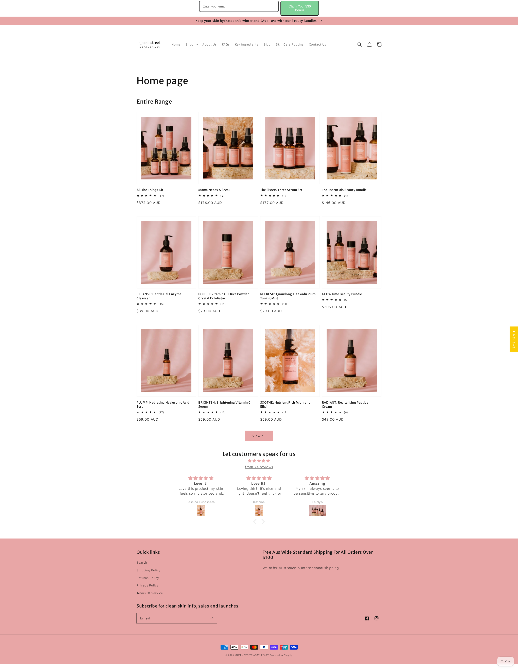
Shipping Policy (148, 570)
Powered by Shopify (281, 655)
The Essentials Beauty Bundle (344, 190)
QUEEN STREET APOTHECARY (252, 655)
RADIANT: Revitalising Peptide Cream (345, 404)
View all (259, 436)
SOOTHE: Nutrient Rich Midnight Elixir (285, 404)
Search (142, 562)
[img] (259, 461)
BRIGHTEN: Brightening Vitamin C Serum (224, 404)
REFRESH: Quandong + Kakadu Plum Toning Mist (288, 296)
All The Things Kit (150, 190)
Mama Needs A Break (214, 190)
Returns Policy (148, 578)
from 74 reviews (259, 467)
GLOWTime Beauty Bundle (342, 294)
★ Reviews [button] (514, 339)
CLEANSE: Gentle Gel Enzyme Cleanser (159, 296)
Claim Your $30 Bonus (300, 8)
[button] (359, 44)
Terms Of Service (150, 593)
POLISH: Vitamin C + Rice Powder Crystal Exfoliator (223, 296)
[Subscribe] (212, 618)
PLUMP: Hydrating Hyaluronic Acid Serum (163, 404)
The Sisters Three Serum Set (281, 190)
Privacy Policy (147, 585)
